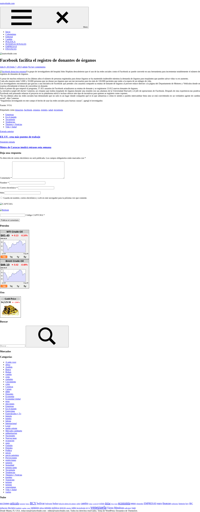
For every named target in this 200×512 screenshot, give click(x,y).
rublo (74, 508)
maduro (19, 508)
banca (27, 504)
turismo (8, 482)
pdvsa (41, 508)
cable (78, 504)
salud (50, 110)
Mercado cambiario (13, 431)
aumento (22, 504)
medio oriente (11, 428)
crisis (7, 384)
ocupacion (9, 440)
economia (124, 503)
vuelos (8, 492)
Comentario (6, 178)
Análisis (8, 367)
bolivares (48, 503)
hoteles (8, 418)
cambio (8, 374)
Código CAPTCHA (34, 215)
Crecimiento (10, 382)
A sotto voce (10, 362)
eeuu (7, 401)
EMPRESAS (11, 46)
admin (25, 67)
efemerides (139, 504)
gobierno (174, 504)
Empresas (9, 114)
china (90, 504)
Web (2, 193)
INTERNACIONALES (15, 44)
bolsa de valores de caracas (67, 504)
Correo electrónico (9, 188)
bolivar (41, 503)
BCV (33, 503)
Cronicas (9, 386)
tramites (8, 477)
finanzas (166, 503)
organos (36, 110)
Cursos (8, 389)
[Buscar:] (13, 346)
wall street (127, 508)
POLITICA (10, 41)
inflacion (3, 508)
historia (8, 416)
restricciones (10, 460)
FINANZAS (10, 49)
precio (8, 453)
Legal (7, 426)
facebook (28, 110)
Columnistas (10, 34)
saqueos (8, 462)
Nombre (4, 183)
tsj (87, 508)
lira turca (12, 508)
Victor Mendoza (115, 507)
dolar (108, 503)
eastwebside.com (7, 3)
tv (89, 508)
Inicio (7, 32)
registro (44, 110)
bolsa (55, 503)
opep (7, 443)
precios (68, 508)
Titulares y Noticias (13, 124)
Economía (9, 396)
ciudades (9, 379)
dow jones (114, 504)
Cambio (8, 39)
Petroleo (9, 448)
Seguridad (9, 465)
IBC (191, 503)
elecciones (9, 404)
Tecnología (10, 119)
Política (8, 450)
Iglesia (8, 421)
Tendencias (10, 122)
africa (7, 364)
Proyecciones (11, 458)
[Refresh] (4, 210)
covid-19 (96, 504)
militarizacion (11, 433)
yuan (133, 508)
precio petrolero (12, 455)
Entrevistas (10, 411)
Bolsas (8, 372)
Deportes (9, 394)
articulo (14, 503)
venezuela (98, 507)
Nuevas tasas (11, 438)
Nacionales (10, 436)
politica (55, 508)
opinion (35, 507)
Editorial (9, 37)
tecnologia (58, 110)
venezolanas (10, 487)
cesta (7, 377)
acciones (5, 503)
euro (159, 503)
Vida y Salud (11, 127)
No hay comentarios (36, 67)
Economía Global (13, 399)
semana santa (11, 467)
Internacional (11, 423)
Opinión (9, 445)
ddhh (7, 391)
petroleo (47, 508)
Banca (8, 369)
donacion (19, 110)
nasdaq (24, 508)
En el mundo (10, 117)
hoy (187, 503)
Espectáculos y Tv (13, 413)
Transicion (9, 480)
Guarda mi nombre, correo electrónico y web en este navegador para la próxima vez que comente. (45, 198)
